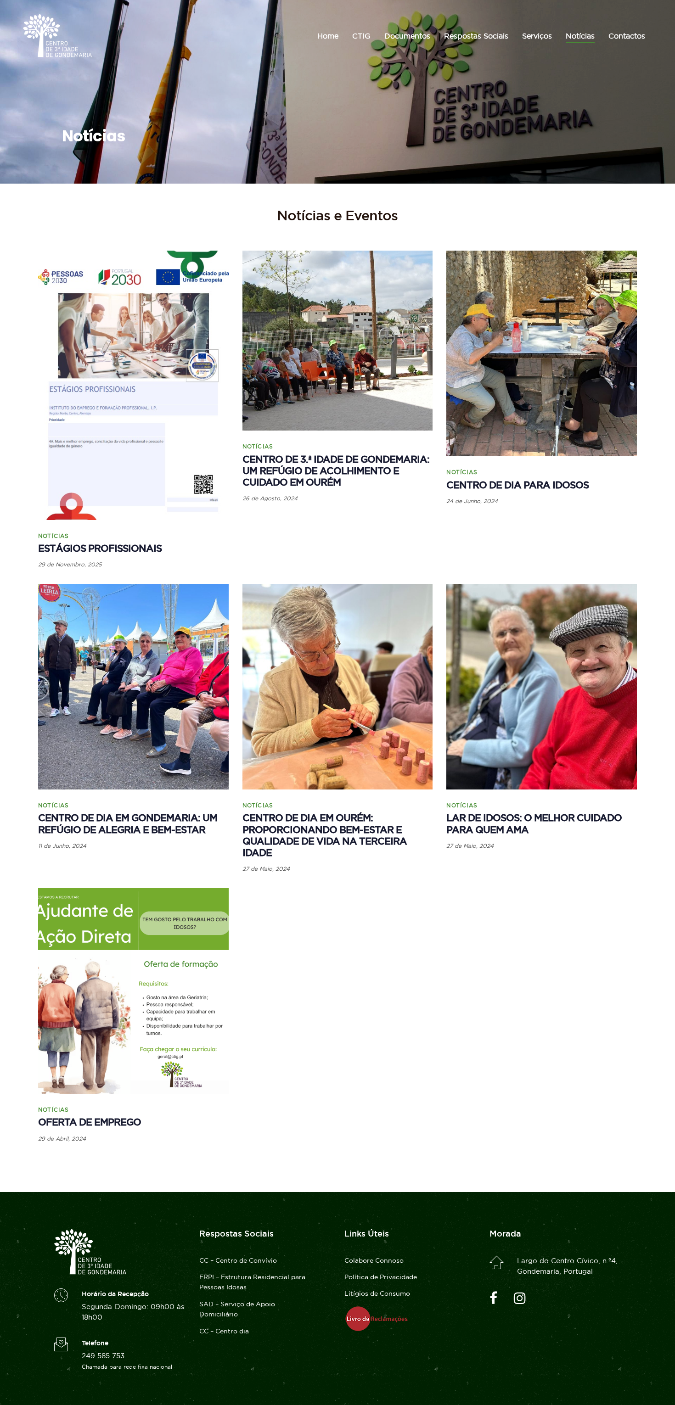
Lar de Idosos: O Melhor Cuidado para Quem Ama (534, 823)
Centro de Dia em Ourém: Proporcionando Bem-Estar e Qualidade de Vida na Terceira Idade (324, 835)
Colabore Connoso (374, 1260)
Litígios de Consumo (377, 1293)
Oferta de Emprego (89, 1122)
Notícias (53, 536)
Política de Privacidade (380, 1277)
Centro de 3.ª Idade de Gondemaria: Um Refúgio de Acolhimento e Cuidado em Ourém (335, 470)
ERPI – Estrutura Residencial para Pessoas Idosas (252, 1282)
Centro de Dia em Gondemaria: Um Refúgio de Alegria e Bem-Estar (127, 823)
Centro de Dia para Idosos (517, 485)
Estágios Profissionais (100, 548)
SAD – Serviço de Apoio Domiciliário (237, 1309)
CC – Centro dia (224, 1331)
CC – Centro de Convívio (238, 1260)
